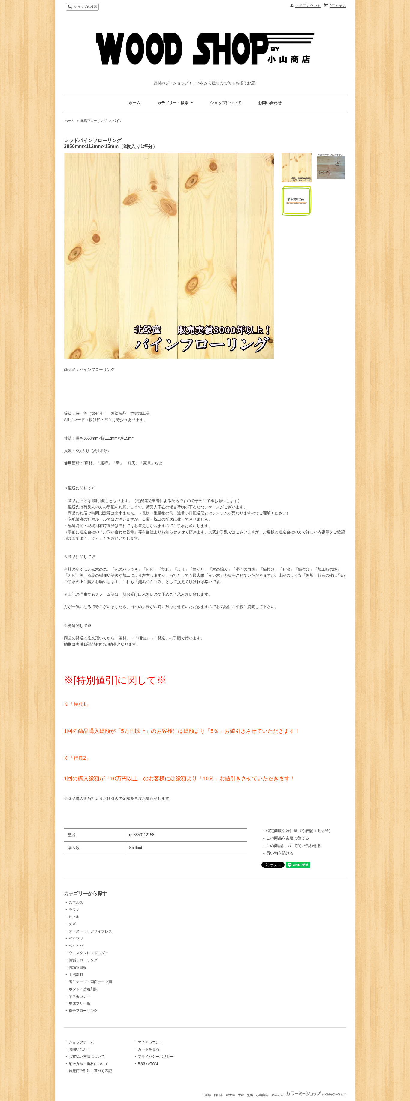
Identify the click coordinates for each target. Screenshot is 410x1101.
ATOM (153, 1064)
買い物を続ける (280, 853)
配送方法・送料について (88, 1064)
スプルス (76, 902)
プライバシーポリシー (156, 1056)
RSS (141, 1064)
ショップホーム (81, 1042)
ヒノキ (74, 917)
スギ (72, 924)
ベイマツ (76, 938)
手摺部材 (76, 974)
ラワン (74, 910)
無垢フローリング (93, 121)
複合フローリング (83, 1011)
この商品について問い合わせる (293, 845)
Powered (278, 1095)
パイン (117, 121)
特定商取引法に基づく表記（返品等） (299, 830)
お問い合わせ (270, 103)
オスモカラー (79, 996)
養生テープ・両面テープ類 (90, 982)
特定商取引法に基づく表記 (90, 1071)
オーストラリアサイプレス (90, 931)
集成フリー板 (79, 1003)
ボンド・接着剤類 (83, 989)
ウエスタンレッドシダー (88, 953)
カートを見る (148, 1049)
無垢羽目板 (78, 967)
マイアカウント (308, 6)
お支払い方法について (87, 1056)
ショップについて (225, 103)
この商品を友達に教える (287, 838)
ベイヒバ (76, 946)
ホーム (134, 103)
